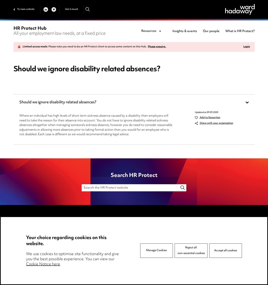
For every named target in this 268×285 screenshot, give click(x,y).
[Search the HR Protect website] (182, 187)
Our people (211, 31)
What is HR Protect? (240, 31)
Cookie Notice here (43, 264)
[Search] (88, 9)
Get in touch (71, 9)
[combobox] (152, 31)
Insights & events (184, 31)
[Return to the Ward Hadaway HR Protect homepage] (240, 9)
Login (246, 47)
